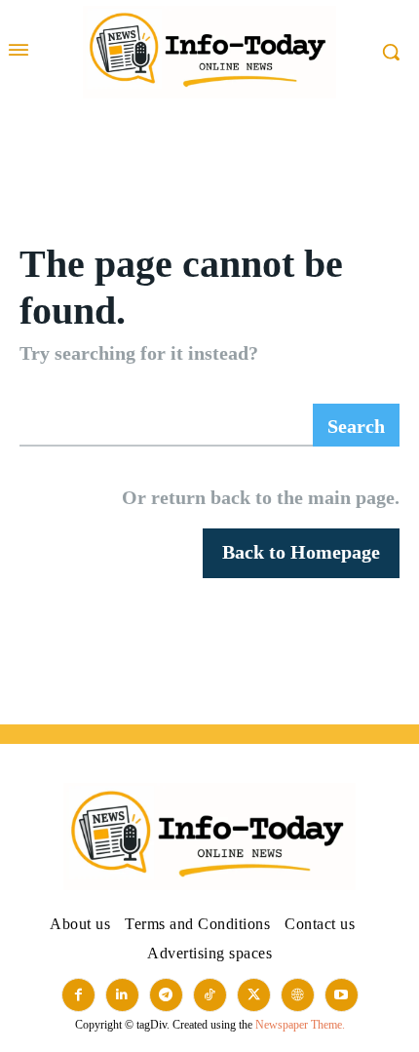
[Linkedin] (122, 995)
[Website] (298, 995)
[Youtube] (341, 995)
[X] (254, 995)
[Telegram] (166, 995)
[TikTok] (210, 995)
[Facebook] (78, 995)
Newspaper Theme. (300, 1025)
